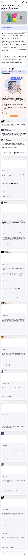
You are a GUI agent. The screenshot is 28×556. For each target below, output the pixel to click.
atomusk (6, 336)
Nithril (5, 370)
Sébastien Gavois (6, 27)
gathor (5, 157)
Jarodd (5, 120)
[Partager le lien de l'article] (3, 554)
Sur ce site (4, 56)
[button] (26, 2)
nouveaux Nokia (21, 195)
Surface (5, 196)
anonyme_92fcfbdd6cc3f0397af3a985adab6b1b (14, 402)
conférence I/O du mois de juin (14, 41)
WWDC (15, 195)
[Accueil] (3, 2)
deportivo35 (6, 251)
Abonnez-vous (14, 116)
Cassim (5, 302)
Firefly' (5, 129)
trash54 (5, 139)
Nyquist (5, 463)
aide (20, 232)
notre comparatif (22, 44)
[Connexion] (22, 1)
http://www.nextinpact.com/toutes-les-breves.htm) (13, 194)
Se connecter (6, 73)
